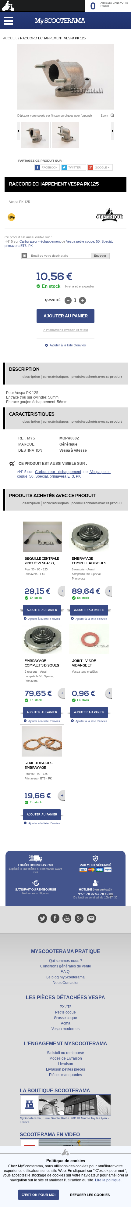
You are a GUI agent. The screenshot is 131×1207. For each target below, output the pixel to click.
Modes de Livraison (65, 1058)
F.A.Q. (65, 972)
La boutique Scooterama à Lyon (65, 1106)
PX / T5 (66, 1007)
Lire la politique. (108, 1180)
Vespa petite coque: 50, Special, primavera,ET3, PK (64, 474)
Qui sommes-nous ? (65, 961)
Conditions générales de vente (65, 966)
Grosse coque (65, 1018)
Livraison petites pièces (65, 1069)
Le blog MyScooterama (65, 977)
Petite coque (65, 1012)
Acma (65, 1023)
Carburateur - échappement (40, 241)
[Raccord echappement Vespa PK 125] (65, 46)
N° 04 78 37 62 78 (91, 894)
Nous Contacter (66, 983)
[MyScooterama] (60, 21)
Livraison (65, 1064)
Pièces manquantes (65, 1075)
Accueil (10, 38)
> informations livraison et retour (65, 329)
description (31, 377)
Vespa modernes (65, 1029)
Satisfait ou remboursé (65, 1053)
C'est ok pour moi (38, 1195)
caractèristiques (56, 377)
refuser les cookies (90, 1195)
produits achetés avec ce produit (97, 377)
